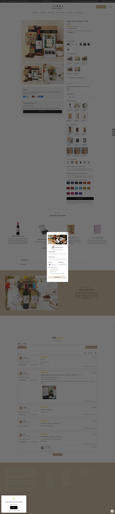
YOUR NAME (51, 251)
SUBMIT (57, 277)
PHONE (50, 262)
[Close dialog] (67, 233)
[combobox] (49, 264)
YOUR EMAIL (52, 257)
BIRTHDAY (61, 262)
